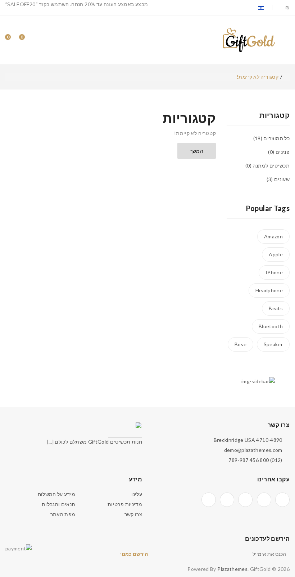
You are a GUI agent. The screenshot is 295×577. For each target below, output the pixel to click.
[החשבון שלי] (42, 40)
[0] (28, 40)
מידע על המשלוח (57, 494)
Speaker (273, 344)
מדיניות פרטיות (125, 504)
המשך (196, 151)
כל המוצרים (272, 138)
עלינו (136, 494)
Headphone (269, 290)
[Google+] (245, 500)
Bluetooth (271, 326)
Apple (276, 254)
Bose (240, 344)
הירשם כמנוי (134, 554)
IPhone (274, 272)
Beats (276, 308)
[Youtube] (208, 500)
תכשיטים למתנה (268, 165)
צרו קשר (133, 514)
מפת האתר (63, 514)
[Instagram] (227, 500)
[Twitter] (264, 500)
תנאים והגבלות (59, 504)
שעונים (279, 179)
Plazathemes (232, 569)
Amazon (273, 236)
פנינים (280, 152)
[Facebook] (282, 500)
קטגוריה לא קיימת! (257, 77)
